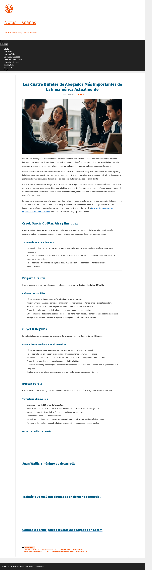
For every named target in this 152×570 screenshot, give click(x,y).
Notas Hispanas (20, 22)
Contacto (8, 67)
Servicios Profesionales (13, 59)
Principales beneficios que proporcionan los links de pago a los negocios (53, 549)
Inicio (6, 49)
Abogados (29, 547)
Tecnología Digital (11, 62)
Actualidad (8, 51)
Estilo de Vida (9, 54)
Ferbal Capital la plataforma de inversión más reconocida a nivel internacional (55, 551)
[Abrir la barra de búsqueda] (2, 41)
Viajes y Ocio (9, 65)
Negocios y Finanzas (12, 57)
